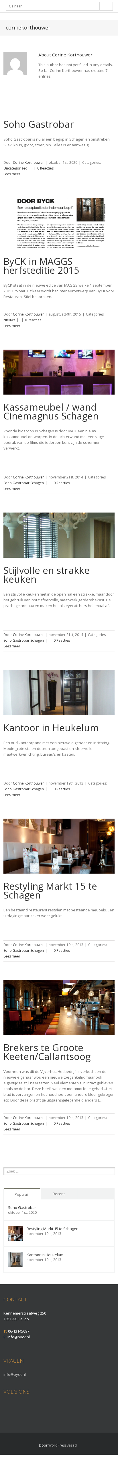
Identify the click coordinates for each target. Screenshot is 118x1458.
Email (62, 92)
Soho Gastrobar (38, 124)
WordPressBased (62, 1445)
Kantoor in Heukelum (51, 727)
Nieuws (9, 320)
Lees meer (11, 174)
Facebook (4, 1406)
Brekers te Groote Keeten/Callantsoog (47, 1052)
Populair (22, 1194)
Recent (59, 1193)
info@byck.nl (14, 1374)
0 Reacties (45, 168)
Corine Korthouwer (28, 162)
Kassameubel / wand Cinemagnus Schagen (51, 411)
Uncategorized (15, 168)
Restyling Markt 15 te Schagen (50, 890)
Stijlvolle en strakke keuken (46, 575)
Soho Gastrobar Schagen (23, 482)
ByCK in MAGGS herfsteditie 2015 (41, 266)
